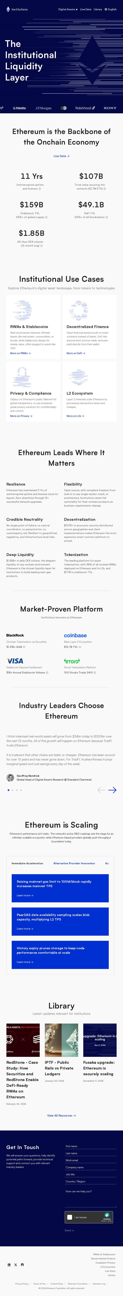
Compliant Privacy (105, 1262)
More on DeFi (76, 353)
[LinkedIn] (9, 1265)
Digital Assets (66, 9)
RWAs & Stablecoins (104, 1254)
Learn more (25, 895)
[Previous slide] (101, 790)
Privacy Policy (23, 1284)
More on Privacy (21, 415)
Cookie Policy (57, 1284)
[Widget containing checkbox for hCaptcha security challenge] (89, 1217)
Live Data (85, 9)
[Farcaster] (22, 1265)
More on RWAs (20, 353)
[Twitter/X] (15, 1265)
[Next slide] (112, 790)
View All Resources (61, 1115)
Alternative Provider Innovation (74, 863)
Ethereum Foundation (79, 1284)
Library (98, 9)
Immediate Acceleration (27, 863)
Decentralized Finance (103, 1258)
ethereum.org (100, 1284)
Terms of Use (40, 1284)
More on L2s (75, 415)
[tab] (8, 790)
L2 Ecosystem (107, 1266)
